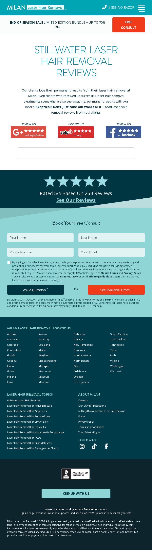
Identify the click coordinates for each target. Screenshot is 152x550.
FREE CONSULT (128, 25)
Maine (42, 350)
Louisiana (44, 344)
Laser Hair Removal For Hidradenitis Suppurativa (35, 432)
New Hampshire (83, 344)
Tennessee (117, 344)
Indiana (11, 376)
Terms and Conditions (91, 427)
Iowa (10, 382)
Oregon (78, 376)
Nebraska (79, 334)
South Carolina (119, 334)
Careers (83, 400)
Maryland (44, 355)
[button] (141, 8)
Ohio (77, 366)
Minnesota (45, 371)
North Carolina (82, 355)
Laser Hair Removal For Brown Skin (27, 421)
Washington (117, 366)
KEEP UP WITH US (76, 493)
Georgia (12, 360)
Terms (109, 299)
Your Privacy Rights (89, 432)
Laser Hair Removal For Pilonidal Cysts (29, 443)
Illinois (11, 371)
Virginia (114, 360)
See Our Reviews (76, 200)
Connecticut (14, 350)
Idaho (10, 366)
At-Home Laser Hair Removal (24, 400)
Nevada (78, 339)
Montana (44, 382)
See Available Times (116, 290)
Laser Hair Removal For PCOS (24, 437)
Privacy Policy (132, 273)
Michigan (44, 366)
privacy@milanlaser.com (104, 276)
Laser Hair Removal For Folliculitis (26, 427)
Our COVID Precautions (92, 405)
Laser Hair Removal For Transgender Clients (33, 448)
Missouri (44, 376)
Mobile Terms (109, 273)
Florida (11, 355)
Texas (113, 350)
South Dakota (118, 339)
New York (79, 350)
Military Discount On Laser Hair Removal (101, 411)
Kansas (43, 334)
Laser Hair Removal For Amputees (27, 411)
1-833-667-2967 (69, 276)
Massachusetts (48, 360)
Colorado (12, 344)
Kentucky (44, 339)
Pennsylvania (81, 382)
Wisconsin (116, 371)
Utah (113, 355)
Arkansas (12, 339)
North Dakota (81, 360)
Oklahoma (80, 371)
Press (81, 416)
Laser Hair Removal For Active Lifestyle (29, 405)
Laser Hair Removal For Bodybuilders (28, 416)
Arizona (11, 334)
